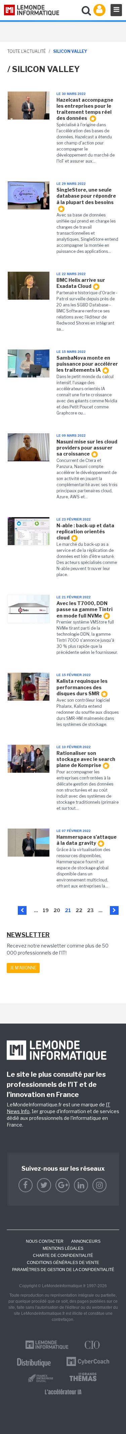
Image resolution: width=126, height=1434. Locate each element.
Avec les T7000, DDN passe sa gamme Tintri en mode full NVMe (84, 609)
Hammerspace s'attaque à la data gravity (86, 840)
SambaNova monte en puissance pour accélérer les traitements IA (87, 364)
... (36, 910)
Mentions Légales (63, 1248)
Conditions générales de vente (63, 1262)
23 (90, 910)
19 (46, 910)
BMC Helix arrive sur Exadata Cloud (80, 283)
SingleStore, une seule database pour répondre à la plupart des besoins (86, 196)
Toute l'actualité (26, 51)
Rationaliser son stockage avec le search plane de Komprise (85, 759)
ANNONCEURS (85, 1241)
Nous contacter (45, 1241)
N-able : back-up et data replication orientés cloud (85, 531)
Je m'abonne (23, 967)
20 (56, 910)
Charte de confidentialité (63, 1255)
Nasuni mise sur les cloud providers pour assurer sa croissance (86, 448)
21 (68, 910)
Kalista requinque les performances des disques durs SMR (82, 687)
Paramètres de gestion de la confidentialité (63, 1269)
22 (79, 910)
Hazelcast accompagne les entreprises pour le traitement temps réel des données (84, 109)
